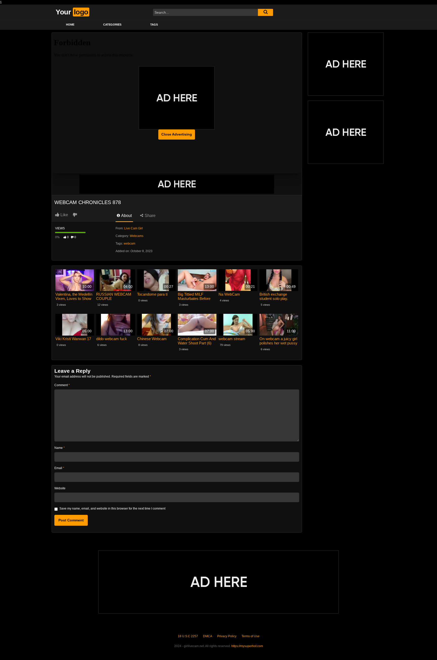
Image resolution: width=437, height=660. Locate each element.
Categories (112, 24)
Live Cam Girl (133, 228)
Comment (62, 385)
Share (150, 215)
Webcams (136, 236)
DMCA (207, 636)
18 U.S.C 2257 (188, 636)
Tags (154, 24)
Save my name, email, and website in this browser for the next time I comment (112, 508)
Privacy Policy (226, 636)
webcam (129, 243)
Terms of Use (250, 636)
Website (59, 488)
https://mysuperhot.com (247, 646)
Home (70, 24)
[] (265, 12)
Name (59, 448)
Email (59, 468)
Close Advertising (176, 134)
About (126, 215)
